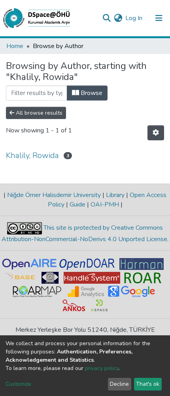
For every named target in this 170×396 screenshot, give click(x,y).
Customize (18, 384)
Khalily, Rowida (32, 155)
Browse (90, 93)
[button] (118, 18)
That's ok (147, 384)
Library (115, 195)
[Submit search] (106, 18)
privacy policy (102, 368)
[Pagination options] (155, 132)
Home (14, 46)
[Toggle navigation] (159, 18)
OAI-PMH (105, 204)
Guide (77, 204)
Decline (119, 384)
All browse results (38, 113)
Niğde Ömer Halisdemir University (54, 195)
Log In (134, 18)
